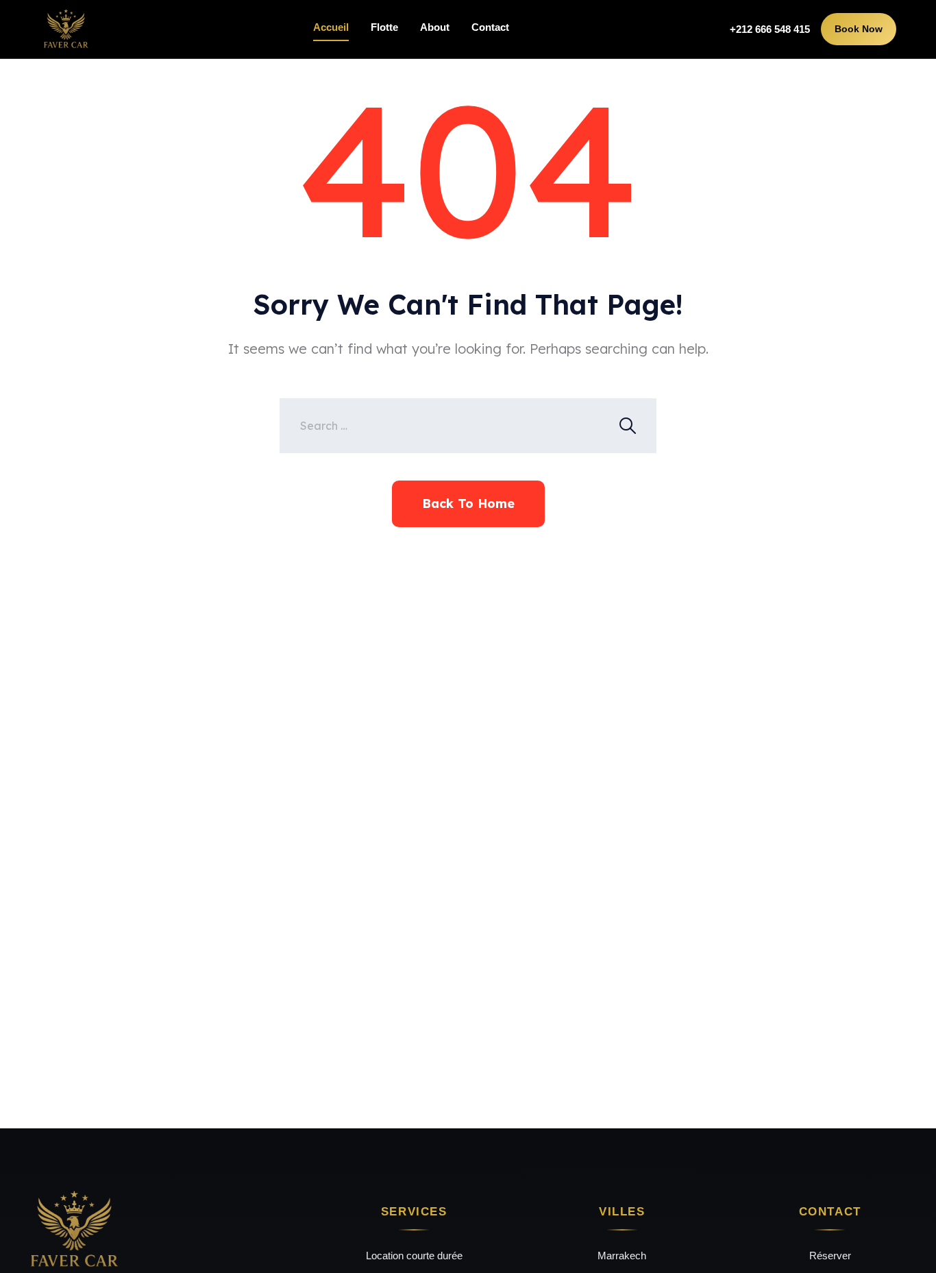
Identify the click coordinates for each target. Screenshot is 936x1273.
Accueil (331, 27)
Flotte (384, 27)
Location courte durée (414, 1255)
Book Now (859, 28)
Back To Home (468, 503)
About (434, 27)
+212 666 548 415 (770, 29)
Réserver (830, 1255)
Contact (490, 27)
